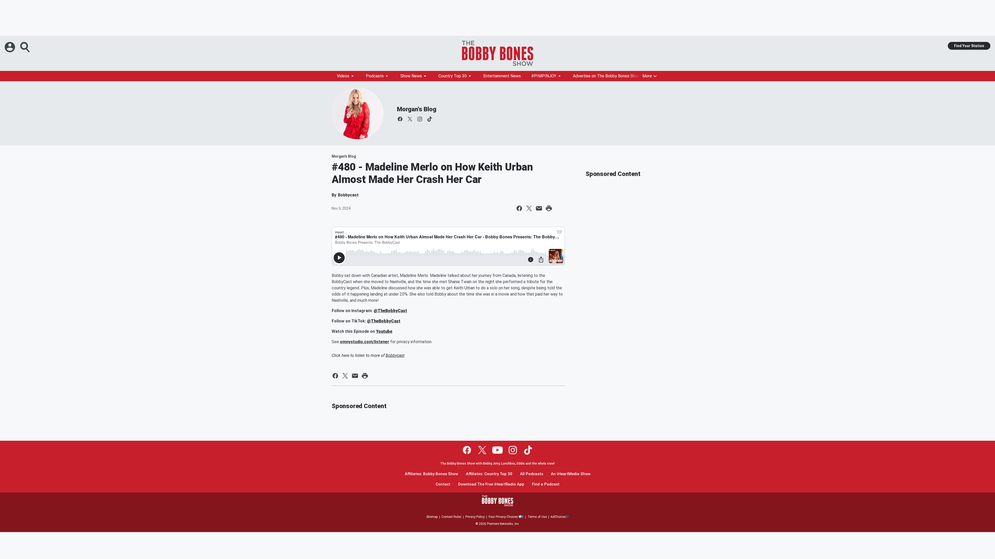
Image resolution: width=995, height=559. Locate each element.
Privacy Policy (475, 517)
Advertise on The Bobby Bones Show (607, 75)
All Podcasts (531, 474)
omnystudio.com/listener (364, 341)
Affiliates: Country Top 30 (489, 474)
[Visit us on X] (410, 119)
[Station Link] (497, 53)
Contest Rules (451, 517)
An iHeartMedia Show (571, 474)
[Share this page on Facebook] (519, 208)
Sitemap (432, 517)
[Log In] (10, 47)
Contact (443, 484)
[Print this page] (548, 208)
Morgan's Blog (416, 109)
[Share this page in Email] (539, 208)
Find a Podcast (545, 484)
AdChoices (558, 517)
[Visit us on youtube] (497, 450)
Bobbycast (395, 355)
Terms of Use (537, 517)
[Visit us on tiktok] (430, 119)
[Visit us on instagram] (420, 119)
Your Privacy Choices (503, 517)
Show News (411, 75)
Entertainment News (502, 75)
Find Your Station (969, 46)
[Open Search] (25, 47)
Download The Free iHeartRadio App (491, 484)
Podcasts (375, 75)
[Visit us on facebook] (400, 119)
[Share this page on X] (529, 208)
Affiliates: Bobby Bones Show (431, 474)
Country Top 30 (452, 75)
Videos (343, 75)
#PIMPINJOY (543, 75)
